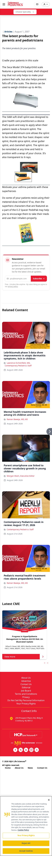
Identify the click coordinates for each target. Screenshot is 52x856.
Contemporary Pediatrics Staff (18, 365)
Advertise (26, 680)
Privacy (26, 697)
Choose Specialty (23, 11)
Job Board (26, 690)
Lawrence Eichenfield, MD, (18, 363)
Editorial (26, 687)
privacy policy (13, 286)
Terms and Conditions (26, 693)
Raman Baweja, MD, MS (17, 419)
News (30, 768)
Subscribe (37, 278)
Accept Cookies (26, 851)
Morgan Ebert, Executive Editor (21, 476)
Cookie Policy (23, 830)
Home (8, 768)
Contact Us (26, 684)
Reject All (26, 843)
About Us (26, 677)
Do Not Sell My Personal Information (26, 700)
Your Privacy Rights (26, 703)
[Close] (49, 800)
